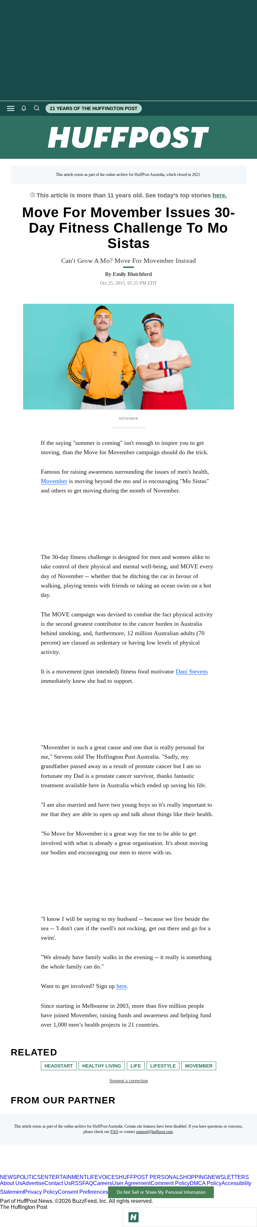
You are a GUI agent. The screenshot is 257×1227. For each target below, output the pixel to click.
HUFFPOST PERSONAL (149, 1177)
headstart (59, 1066)
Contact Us (58, 1183)
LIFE (92, 1177)
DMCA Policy (206, 1183)
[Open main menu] (11, 108)
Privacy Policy (41, 1192)
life (136, 1066)
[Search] (36, 108)
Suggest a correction (128, 1080)
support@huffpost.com (154, 1131)
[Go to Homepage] (133, 1217)
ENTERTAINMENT (64, 1177)
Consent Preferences (83, 1192)
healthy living (101, 1066)
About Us (11, 1183)
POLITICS (28, 1177)
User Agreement (131, 1183)
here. (219, 195)
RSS (76, 1183)
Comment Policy (170, 1183)
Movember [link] (54, 481)
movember (198, 1066)
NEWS (8, 1177)
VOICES (108, 1177)
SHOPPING (193, 1177)
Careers (102, 1183)
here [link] (121, 986)
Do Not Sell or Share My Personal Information (161, 1192)
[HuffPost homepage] (86, 1171)
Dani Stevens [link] (192, 671)
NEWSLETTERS (228, 1177)
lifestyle (163, 1066)
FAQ (114, 1131)
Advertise (33, 1183)
